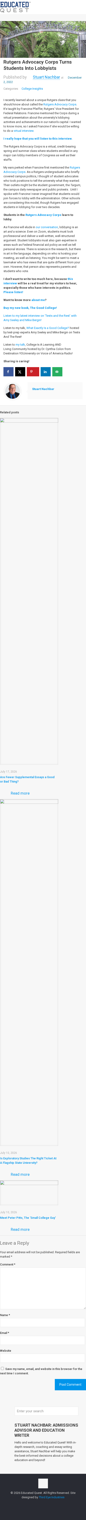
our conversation (47, 227)
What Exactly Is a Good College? (47, 328)
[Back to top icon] (43, 1483)
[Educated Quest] (15, 7)
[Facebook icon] (38, 1504)
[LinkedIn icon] (48, 1504)
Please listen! (13, 292)
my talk (20, 344)
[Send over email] (57, 371)
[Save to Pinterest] (33, 371)
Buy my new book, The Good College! (30, 308)
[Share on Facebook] (8, 371)
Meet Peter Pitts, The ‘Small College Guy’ (28, 1217)
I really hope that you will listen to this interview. (37, 138)
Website (5, 1350)
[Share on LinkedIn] (46, 371)
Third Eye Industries (51, 1497)
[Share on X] (20, 371)
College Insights (32, 88)
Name (5, 1315)
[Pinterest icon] (52, 1504)
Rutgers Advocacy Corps (59, 104)
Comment (7, 1264)
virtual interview (23, 130)
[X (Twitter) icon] (43, 1504)
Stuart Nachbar (46, 77)
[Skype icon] (33, 1504)
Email (4, 1333)
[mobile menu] (80, 7)
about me (38, 300)
